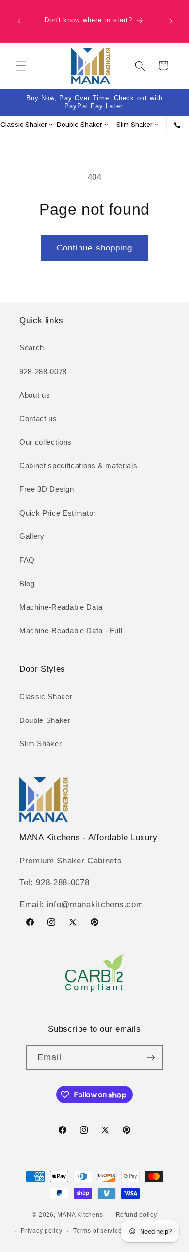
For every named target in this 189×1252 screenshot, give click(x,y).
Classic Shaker (45, 696)
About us (34, 395)
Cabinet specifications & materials (78, 465)
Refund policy (136, 1214)
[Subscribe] (150, 1057)
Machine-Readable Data (61, 607)
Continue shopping (95, 247)
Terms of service (97, 1230)
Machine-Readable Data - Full (70, 630)
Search (31, 348)
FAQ (27, 560)
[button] (21, 65)
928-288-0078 (43, 371)
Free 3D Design (46, 489)
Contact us (38, 418)
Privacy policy (42, 1230)
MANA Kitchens (80, 1215)
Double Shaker (45, 720)
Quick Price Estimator (57, 513)
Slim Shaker (40, 743)
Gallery (32, 536)
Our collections (45, 442)
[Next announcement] (170, 21)
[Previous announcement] (19, 21)
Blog (27, 583)
